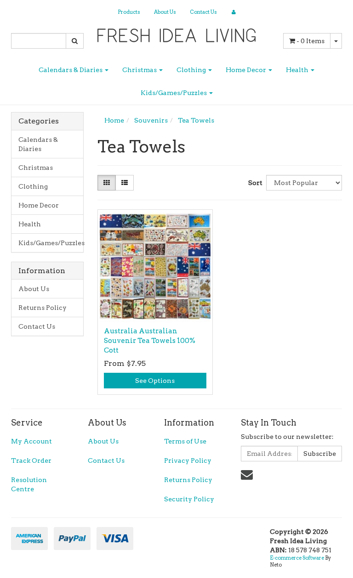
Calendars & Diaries (71, 69)
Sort (253, 182)
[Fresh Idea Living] (176, 32)
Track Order (31, 460)
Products (129, 12)
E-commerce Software (297, 558)
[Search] (75, 41)
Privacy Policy (187, 460)
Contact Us (203, 12)
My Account (31, 441)
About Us (165, 12)
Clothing (191, 69)
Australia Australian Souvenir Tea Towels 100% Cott (149, 340)
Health (298, 69)
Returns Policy (42, 307)
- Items (310, 41)
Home (114, 120)
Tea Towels (196, 120)
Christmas (140, 69)
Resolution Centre (29, 484)
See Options (155, 380)
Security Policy (189, 499)
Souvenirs (151, 120)
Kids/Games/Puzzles (174, 92)
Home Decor (247, 69)
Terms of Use (185, 441)
